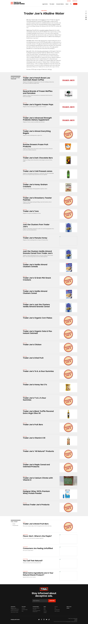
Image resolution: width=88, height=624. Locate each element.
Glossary (56, 606)
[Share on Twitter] (86, 13)
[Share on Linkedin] (86, 15)
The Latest (52, 4)
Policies (76, 619)
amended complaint (44, 30)
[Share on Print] (86, 19)
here (51, 69)
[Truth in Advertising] (18, 3)
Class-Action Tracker (14, 612)
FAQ (55, 608)
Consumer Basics (60, 4)
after (57, 19)
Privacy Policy (68, 621)
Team (45, 608)
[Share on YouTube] (46, 619)
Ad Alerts (23, 608)
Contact (45, 611)
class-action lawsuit (44, 51)
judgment (43, 19)
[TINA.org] (44, 589)
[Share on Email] (86, 17)
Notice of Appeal (52, 24)
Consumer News (15, 525)
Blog (22, 611)
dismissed (43, 40)
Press (45, 609)
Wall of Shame (57, 611)
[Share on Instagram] (44, 619)
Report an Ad (69, 606)
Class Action (44, 10)
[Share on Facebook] (86, 11)
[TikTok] (49, 619)
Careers (45, 612)
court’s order (46, 21)
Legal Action (45, 4)
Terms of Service (74, 621)
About (67, 4)
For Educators (57, 609)
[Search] (70, 4)
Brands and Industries (14, 610)
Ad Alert (24, 522)
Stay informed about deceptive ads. (44, 594)
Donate (68, 608)
